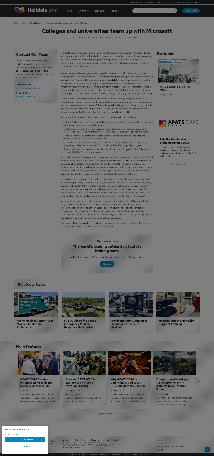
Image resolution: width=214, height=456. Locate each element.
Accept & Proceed (25, 440)
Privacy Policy (18, 434)
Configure (25, 446)
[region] (25, 440)
